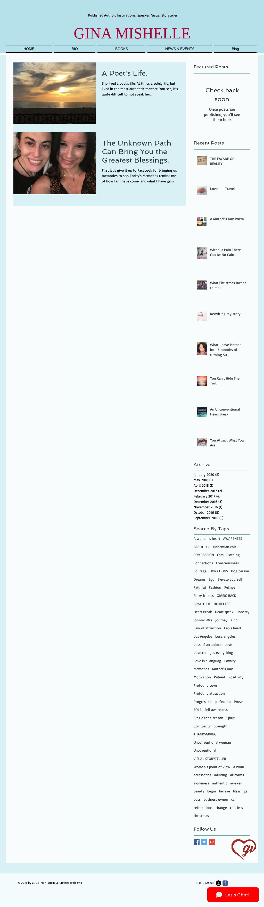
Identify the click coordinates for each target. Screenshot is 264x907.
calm (234, 799)
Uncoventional (205, 750)
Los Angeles (203, 636)
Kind (233, 620)
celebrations (203, 807)
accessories (202, 775)
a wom (238, 767)
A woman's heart (207, 538)
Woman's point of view (212, 767)
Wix (79, 883)
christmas (201, 815)
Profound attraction (209, 693)
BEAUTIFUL (202, 546)
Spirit (230, 718)
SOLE (197, 709)
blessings (240, 791)
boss (197, 799)
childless (236, 807)
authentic (219, 783)
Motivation (202, 677)
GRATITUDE (202, 603)
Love (228, 644)
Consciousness (227, 563)
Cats (220, 554)
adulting (220, 775)
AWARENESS (232, 538)
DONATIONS (219, 571)
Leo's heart (232, 628)
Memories (201, 669)
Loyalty (230, 661)
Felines (229, 587)
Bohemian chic (224, 546)
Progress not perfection (212, 701)
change (221, 807)
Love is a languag (207, 661)
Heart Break (203, 611)
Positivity (235, 677)
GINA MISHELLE (132, 33)
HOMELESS (222, 603)
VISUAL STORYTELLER (210, 758)
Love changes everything (213, 652)
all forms (237, 775)
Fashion (215, 587)
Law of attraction (207, 628)
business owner (216, 799)
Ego (211, 579)
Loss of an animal (207, 644)
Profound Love (205, 685)
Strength (220, 726)
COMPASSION (204, 554)
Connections (203, 563)
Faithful (200, 587)
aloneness (201, 783)
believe (224, 791)
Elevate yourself (230, 579)
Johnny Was (203, 620)
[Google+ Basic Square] (212, 842)
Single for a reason (208, 718)
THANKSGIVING (205, 734)
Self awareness (216, 709)
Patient (219, 677)
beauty (199, 791)
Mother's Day (222, 669)
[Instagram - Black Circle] (218, 883)
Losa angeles (225, 636)
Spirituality (202, 726)
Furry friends (204, 595)
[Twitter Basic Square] (204, 842)
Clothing (233, 554)
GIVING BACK (226, 595)
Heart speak (224, 611)
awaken (236, 783)
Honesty (242, 611)
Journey (221, 620)
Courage (200, 571)
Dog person (240, 571)
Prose (238, 701)
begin (211, 791)
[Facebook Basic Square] (197, 842)
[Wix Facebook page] (225, 883)
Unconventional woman (212, 742)
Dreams (199, 579)
